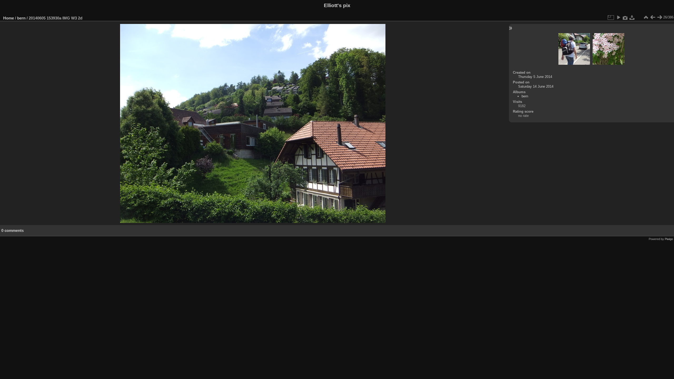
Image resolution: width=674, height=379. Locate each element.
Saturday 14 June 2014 (535, 86)
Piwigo (669, 239)
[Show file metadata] (625, 17)
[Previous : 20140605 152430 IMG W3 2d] (652, 17)
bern (21, 18)
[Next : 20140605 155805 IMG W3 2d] (659, 17)
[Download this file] (632, 17)
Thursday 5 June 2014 (535, 77)
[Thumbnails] (645, 17)
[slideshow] (618, 17)
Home (8, 18)
